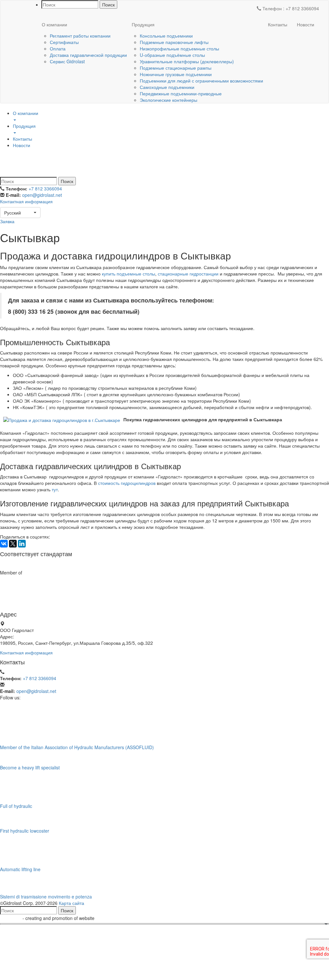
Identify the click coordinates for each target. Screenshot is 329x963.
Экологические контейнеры (168, 100)
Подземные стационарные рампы (175, 68)
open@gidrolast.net (42, 195)
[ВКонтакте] (4, 543)
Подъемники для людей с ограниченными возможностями (201, 80)
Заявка (7, 221)
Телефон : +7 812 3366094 (290, 8)
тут (55, 489)
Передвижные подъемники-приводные (181, 93)
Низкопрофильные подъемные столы (179, 48)
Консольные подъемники (166, 35)
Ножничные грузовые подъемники (176, 74)
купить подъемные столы (128, 273)
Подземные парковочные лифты (174, 42)
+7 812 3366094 (45, 188)
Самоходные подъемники (167, 87)
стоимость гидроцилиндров (127, 483)
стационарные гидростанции (188, 273)
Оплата (58, 48)
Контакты (277, 24)
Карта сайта (71, 903)
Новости (305, 24)
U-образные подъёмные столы (172, 55)
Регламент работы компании (80, 35)
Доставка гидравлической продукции (88, 55)
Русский (12, 212)
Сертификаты (64, 42)
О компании (54, 24)
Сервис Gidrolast (67, 61)
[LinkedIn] (22, 543)
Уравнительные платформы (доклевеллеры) (187, 61)
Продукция (143, 24)
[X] (13, 543)
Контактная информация (26, 201)
